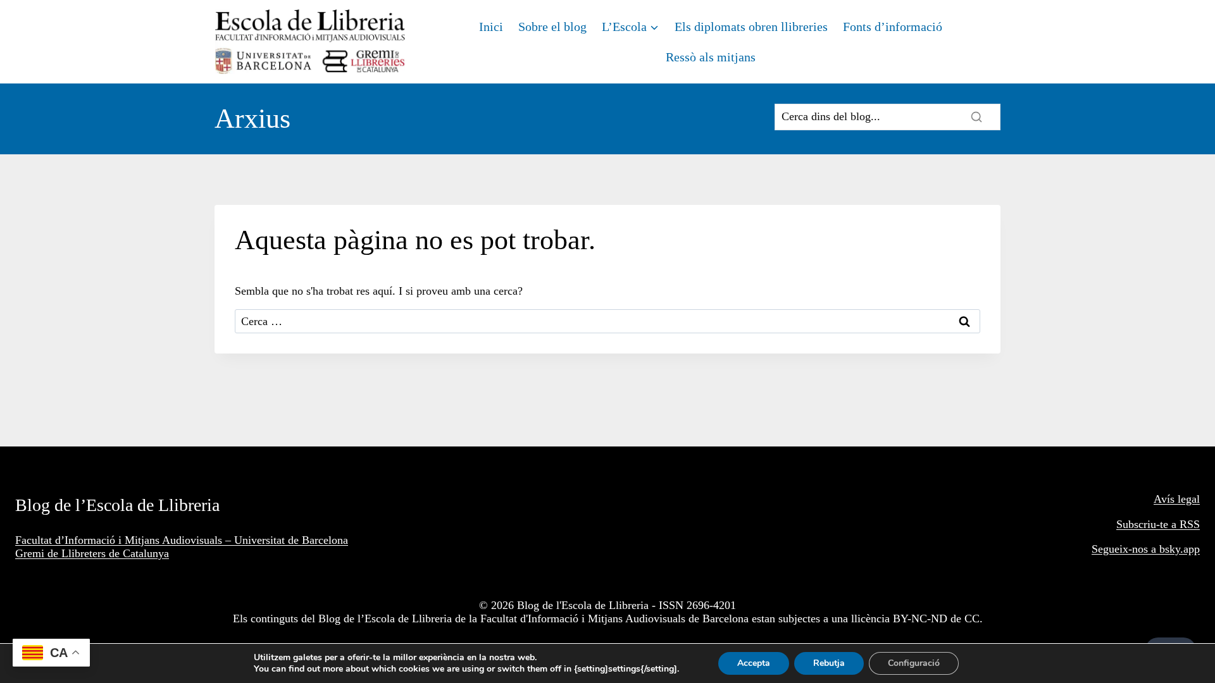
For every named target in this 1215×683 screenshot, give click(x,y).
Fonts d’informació (892, 27)
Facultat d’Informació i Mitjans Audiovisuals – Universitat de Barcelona (181, 540)
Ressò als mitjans (711, 57)
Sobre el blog (552, 27)
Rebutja (829, 663)
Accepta (753, 663)
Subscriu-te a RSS (1158, 524)
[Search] (976, 117)
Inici (491, 27)
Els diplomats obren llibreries (751, 27)
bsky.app (1179, 549)
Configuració (914, 663)
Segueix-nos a (1125, 549)
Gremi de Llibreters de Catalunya (92, 553)
